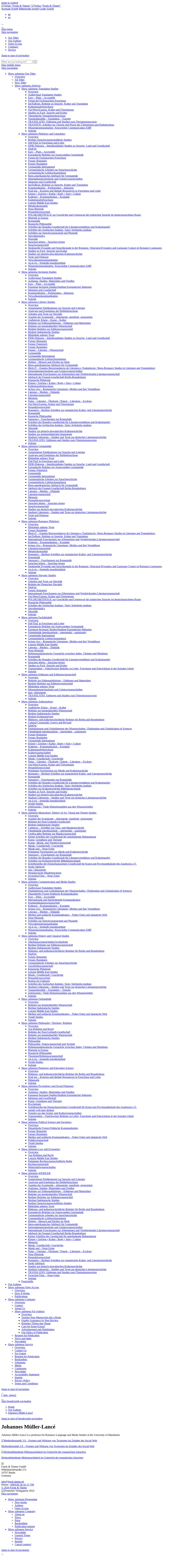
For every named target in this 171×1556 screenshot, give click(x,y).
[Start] (1, 58)
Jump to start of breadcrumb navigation (21, 1418)
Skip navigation (9, 32)
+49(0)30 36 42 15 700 (21, 1484)
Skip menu (7, 29)
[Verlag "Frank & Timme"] (31, 5)
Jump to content (9, 2)
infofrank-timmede (12, 1481)
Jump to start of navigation (15, 55)
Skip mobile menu (11, 65)
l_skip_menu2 (8, 1395)
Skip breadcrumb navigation (16, 1401)
